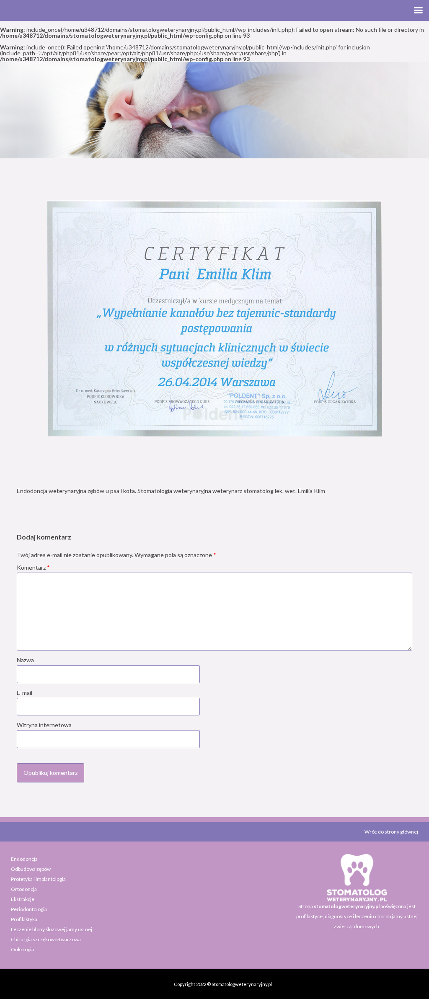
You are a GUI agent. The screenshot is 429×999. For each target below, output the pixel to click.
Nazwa (25, 659)
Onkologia (22, 949)
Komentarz (33, 567)
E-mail (24, 692)
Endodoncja (24, 859)
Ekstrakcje (22, 899)
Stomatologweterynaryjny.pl (242, 984)
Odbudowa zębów (31, 869)
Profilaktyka (24, 919)
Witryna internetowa (44, 724)
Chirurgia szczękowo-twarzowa (46, 939)
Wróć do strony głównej (391, 832)
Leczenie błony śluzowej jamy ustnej (51, 929)
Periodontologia (29, 909)
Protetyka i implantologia (38, 879)
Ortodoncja (24, 889)
